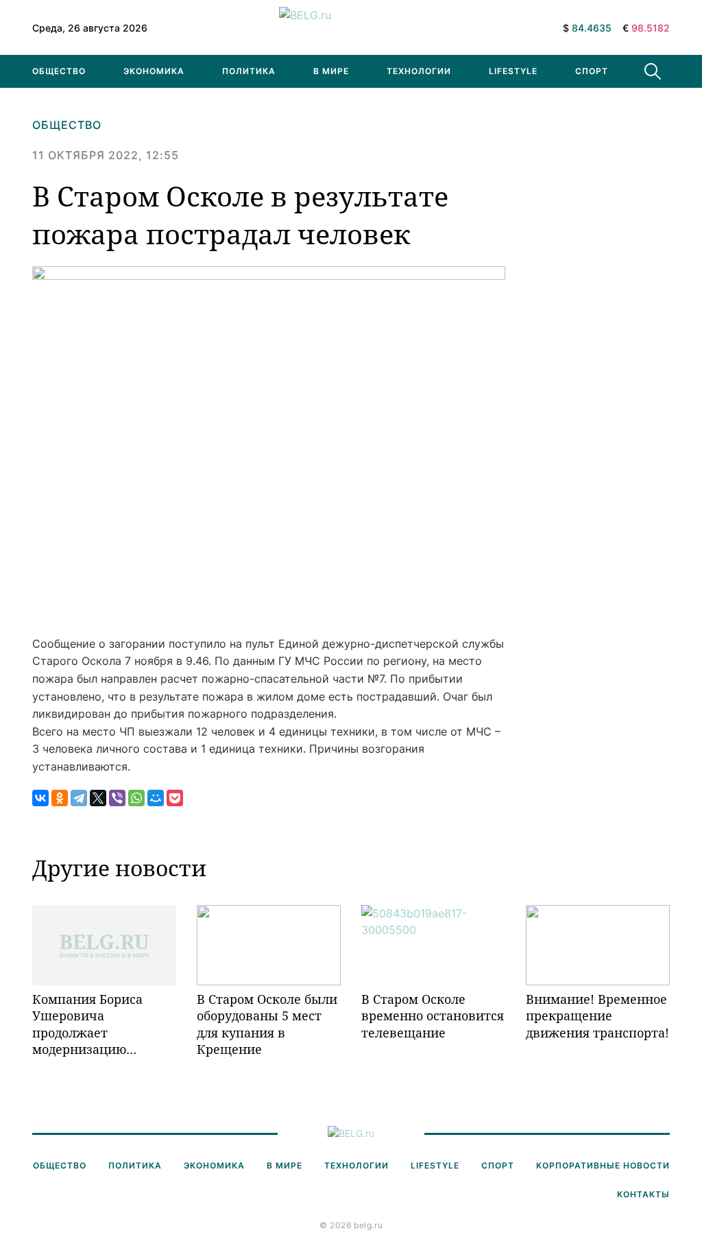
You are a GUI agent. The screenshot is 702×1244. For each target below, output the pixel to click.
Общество (59, 71)
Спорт (591, 71)
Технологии (419, 71)
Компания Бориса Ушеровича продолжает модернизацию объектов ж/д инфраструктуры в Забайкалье (90, 1024)
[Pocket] (175, 798)
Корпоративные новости (603, 1165)
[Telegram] (79, 798)
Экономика (153, 71)
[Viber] (117, 798)
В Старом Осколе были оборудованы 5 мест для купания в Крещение (267, 1024)
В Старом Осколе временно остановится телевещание (432, 1016)
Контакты (643, 1194)
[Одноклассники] (59, 798)
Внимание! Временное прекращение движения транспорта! (597, 1016)
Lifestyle (513, 71)
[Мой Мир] (155, 798)
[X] (98, 798)
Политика (249, 71)
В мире (331, 71)
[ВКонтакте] (40, 798)
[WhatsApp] (136, 798)
